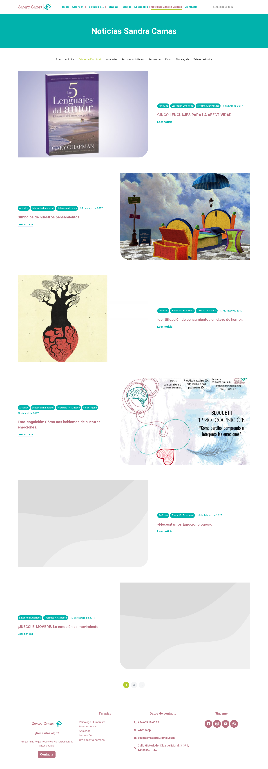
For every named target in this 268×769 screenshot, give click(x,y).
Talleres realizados (203, 59)
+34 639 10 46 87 (224, 7)
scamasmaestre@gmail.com (156, 737)
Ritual (168, 59)
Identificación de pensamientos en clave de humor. (200, 319)
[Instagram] (217, 724)
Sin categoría (182, 59)
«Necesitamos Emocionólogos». (184, 524)
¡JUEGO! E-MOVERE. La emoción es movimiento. (58, 627)
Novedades (111, 59)
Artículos (69, 59)
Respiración (154, 59)
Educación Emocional (90, 59)
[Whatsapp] (234, 724)
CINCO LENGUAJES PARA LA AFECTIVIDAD (194, 115)
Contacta (46, 754)
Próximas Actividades (133, 59)
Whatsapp (144, 730)
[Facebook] (208, 724)
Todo (58, 59)
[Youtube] (225, 724)
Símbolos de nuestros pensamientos (49, 217)
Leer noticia (164, 122)
